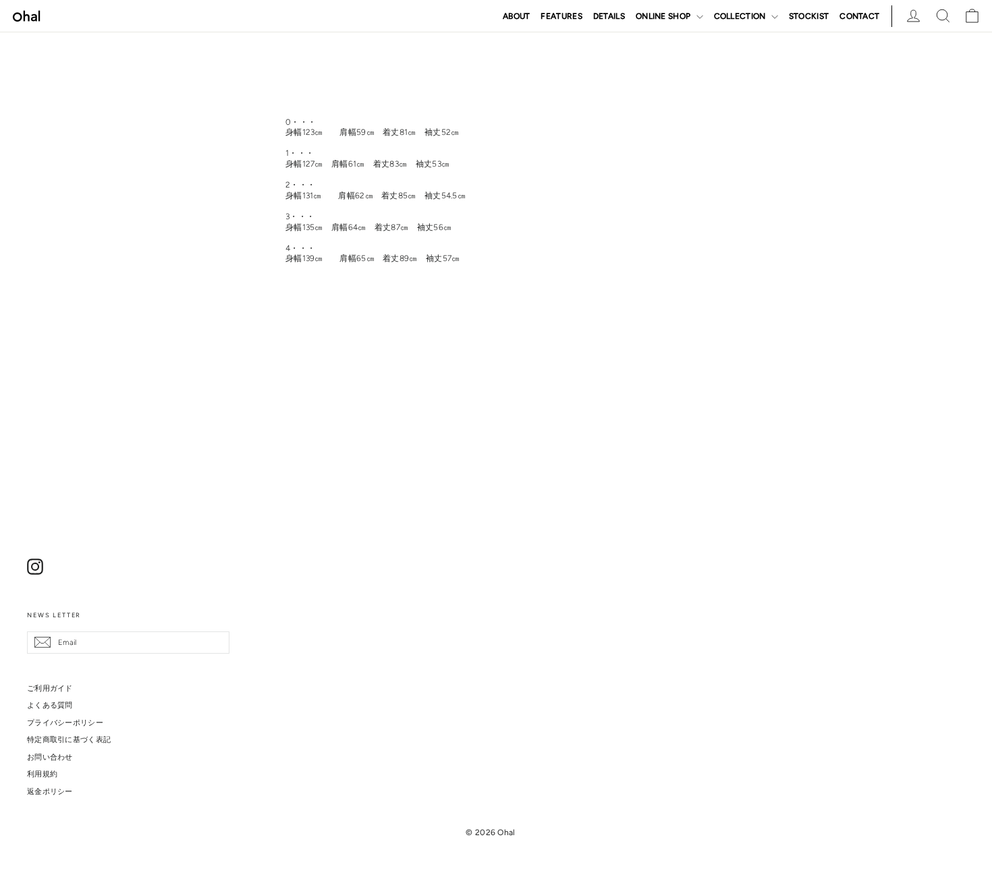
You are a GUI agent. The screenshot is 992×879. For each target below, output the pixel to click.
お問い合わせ (50, 757)
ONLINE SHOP (664, 16)
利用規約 (42, 773)
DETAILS (609, 16)
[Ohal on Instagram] (35, 567)
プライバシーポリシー (65, 722)
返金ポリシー (50, 791)
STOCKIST (809, 16)
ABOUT (516, 16)
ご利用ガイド (50, 688)
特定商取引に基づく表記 (69, 739)
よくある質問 (50, 705)
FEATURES (561, 16)
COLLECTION (741, 16)
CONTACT (859, 16)
